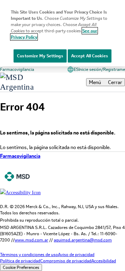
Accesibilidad (103, 261)
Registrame (114, 69)
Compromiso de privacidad (65, 261)
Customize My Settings (40, 56)
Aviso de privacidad (76, 254)
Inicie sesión (89, 69)
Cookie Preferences (21, 267)
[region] (62, 33)
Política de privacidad (20, 261)
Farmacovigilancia (17, 69)
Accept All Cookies (89, 56)
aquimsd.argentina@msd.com (83, 240)
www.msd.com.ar (31, 240)
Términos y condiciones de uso (29, 254)
